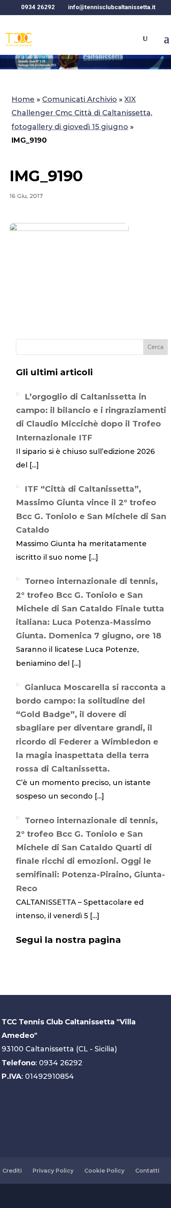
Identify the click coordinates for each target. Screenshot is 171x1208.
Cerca (155, 347)
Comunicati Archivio (79, 99)
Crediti (12, 1170)
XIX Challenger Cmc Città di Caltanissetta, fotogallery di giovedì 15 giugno (82, 113)
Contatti (147, 1170)
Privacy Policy (53, 1170)
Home (23, 99)
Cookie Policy (104, 1170)
